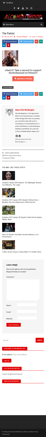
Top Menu (9, 3)
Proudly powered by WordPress (12, 432)
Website (9, 319)
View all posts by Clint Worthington (23, 140)
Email (9, 312)
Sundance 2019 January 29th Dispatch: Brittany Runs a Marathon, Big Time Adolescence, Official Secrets (20, 201)
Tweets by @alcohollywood (12, 374)
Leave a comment (37, 37)
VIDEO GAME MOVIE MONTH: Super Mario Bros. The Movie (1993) (11, 155)
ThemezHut (5, 434)
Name (9, 305)
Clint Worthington (21, 37)
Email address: (7, 354)
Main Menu (10, 24)
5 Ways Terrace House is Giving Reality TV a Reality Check (21, 252)
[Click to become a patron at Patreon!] (23, 78)
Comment (10, 277)
